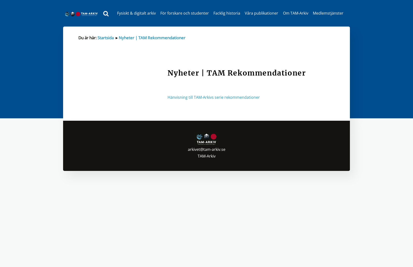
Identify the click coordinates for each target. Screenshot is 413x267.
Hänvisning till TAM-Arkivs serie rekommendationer (214, 97)
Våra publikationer (261, 13)
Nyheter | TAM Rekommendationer (152, 37)
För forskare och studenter (184, 13)
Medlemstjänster (328, 13)
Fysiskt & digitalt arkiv (136, 13)
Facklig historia (226, 13)
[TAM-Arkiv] (82, 13)
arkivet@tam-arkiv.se (206, 149)
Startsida (106, 37)
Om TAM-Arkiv (295, 13)
